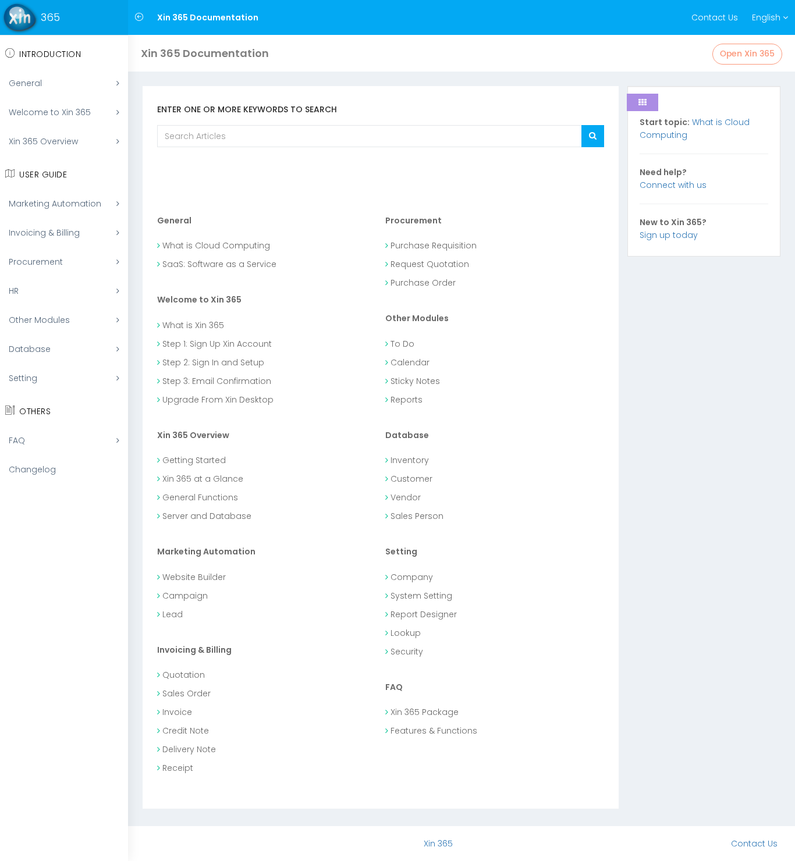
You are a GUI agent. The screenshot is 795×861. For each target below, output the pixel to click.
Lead (171, 614)
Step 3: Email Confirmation (215, 381)
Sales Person (415, 516)
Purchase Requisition (432, 245)
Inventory (408, 460)
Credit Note (184, 731)
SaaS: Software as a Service (218, 264)
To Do (401, 344)
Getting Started (193, 460)
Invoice (176, 712)
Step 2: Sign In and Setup (212, 362)
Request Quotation (428, 264)
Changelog (32, 469)
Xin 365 (438, 843)
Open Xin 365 (747, 54)
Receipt (176, 768)
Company (410, 577)
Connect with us (673, 185)
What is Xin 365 (192, 325)
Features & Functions (432, 731)
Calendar (409, 362)
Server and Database (205, 516)
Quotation (182, 675)
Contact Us (714, 17)
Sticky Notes (414, 381)
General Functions (199, 497)
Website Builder (193, 577)
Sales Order (185, 693)
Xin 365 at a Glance (201, 479)
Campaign (184, 596)
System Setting (420, 596)
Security (405, 651)
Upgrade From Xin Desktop (217, 399)
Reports (405, 399)
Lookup (404, 633)
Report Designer (422, 614)
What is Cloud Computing (215, 245)
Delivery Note (188, 749)
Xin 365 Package (423, 712)
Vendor (404, 497)
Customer (410, 479)
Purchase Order (422, 283)
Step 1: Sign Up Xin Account (216, 344)
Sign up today (669, 235)
